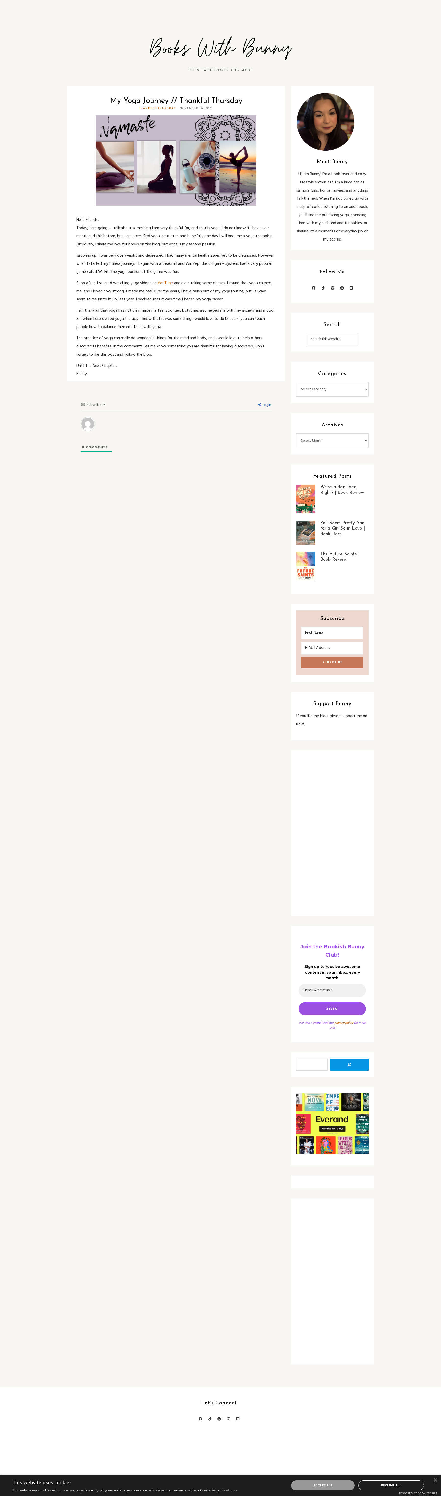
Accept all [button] (323, 1485)
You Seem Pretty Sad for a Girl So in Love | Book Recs (342, 528)
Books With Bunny (220, 49)
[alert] (220, 1485)
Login (266, 405)
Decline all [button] (391, 1485)
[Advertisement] (332, 833)
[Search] (349, 1065)
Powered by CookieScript (418, 1493)
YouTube (165, 283)
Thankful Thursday (157, 108)
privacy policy (343, 1023)
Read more (230, 1490)
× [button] (435, 1480)
